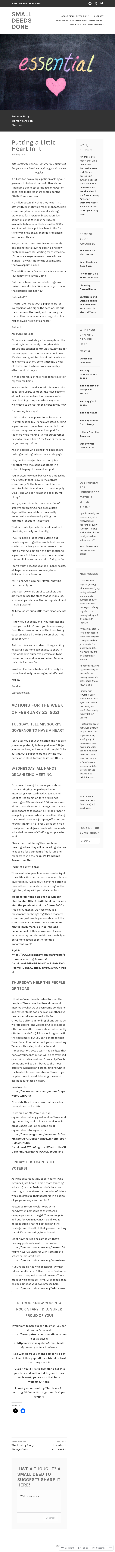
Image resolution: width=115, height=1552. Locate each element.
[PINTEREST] (101, 3)
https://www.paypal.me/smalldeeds (40, 1343)
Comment (50, 1517)
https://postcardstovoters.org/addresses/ (39, 1288)
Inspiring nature (88, 412)
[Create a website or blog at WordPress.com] (57, 1546)
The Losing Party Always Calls (23, 1445)
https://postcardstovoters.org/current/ (37, 1247)
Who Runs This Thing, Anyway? (86, 24)
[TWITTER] (96, 3)
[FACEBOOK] (90, 3)
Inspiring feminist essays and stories (89, 389)
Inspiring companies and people (88, 374)
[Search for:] (90, 840)
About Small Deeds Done (75, 16)
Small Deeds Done (22, 20)
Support (98, 16)
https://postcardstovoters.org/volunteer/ (38, 1260)
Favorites (85, 350)
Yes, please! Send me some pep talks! (89, 550)
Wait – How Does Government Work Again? (79, 20)
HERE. (59, 758)
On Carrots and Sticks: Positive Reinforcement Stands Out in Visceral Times (88, 304)
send (21, 1358)
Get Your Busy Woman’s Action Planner (22, 121)
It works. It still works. (59, 1445)
